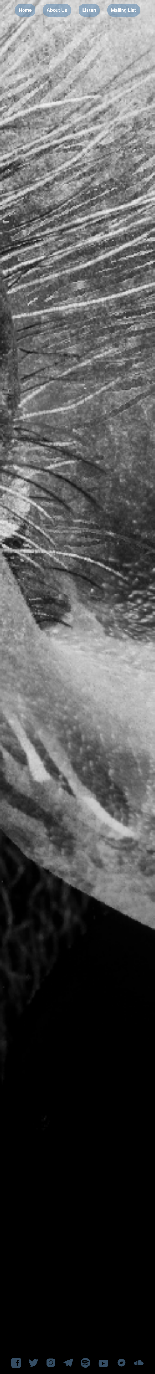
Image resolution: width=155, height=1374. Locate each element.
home (25, 10)
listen (89, 10)
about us (57, 10)
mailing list (123, 10)
